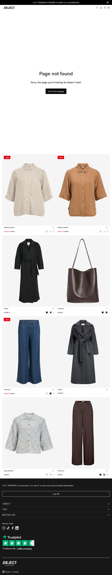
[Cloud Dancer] (50, 231)
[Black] (46, 312)
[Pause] (108, 2)
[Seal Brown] (106, 312)
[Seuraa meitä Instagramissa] (3, 528)
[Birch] (46, 231)
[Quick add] (53, 227)
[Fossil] (104, 474)
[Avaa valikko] (108, 7)
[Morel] (50, 312)
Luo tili (56, 493)
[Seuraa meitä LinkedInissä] (17, 528)
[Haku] (97, 7)
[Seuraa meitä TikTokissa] (8, 528)
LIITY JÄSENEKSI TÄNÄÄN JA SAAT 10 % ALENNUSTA (56, 2)
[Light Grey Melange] (50, 474)
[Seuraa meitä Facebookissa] (12, 528)
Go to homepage (56, 91)
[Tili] (101, 7)
